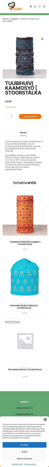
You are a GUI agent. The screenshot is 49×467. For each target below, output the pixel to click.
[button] (45, 419)
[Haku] (35, 6)
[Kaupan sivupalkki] (30, 6)
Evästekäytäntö (17, 464)
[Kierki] (15, 6)
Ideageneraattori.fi (24, 408)
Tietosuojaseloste (30, 464)
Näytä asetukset (24, 458)
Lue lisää (25, 342)
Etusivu (6, 19)
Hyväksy (25, 445)
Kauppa (14, 19)
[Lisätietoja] (39, 6)
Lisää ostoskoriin (30, 116)
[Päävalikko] (44, 6)
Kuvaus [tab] (23, 132)
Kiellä (24, 452)
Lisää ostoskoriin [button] (25, 214)
